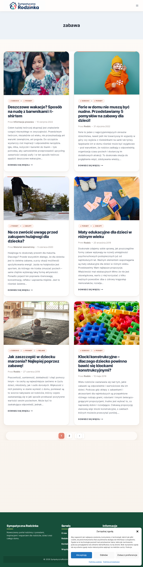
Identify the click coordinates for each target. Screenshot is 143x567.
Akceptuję (81, 555)
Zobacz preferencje (127, 555)
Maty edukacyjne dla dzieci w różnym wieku (105, 234)
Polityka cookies (95, 562)
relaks (41, 351)
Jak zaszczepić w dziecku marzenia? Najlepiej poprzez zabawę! (33, 361)
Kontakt (65, 544)
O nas (64, 533)
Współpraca (67, 549)
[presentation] (36, 73)
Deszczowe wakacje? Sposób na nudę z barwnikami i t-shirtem (35, 111)
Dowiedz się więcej (20, 165)
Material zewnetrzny (24, 247)
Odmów (104, 555)
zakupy (28, 226)
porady (28, 101)
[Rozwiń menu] (137, 5)
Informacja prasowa (24, 122)
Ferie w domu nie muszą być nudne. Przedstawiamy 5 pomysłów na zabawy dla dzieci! (103, 114)
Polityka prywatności (111, 562)
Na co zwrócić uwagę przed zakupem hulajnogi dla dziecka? (33, 236)
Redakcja (65, 538)
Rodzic (87, 126)
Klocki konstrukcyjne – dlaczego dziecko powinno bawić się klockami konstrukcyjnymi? (102, 363)
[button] (137, 531)
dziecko (15, 101)
